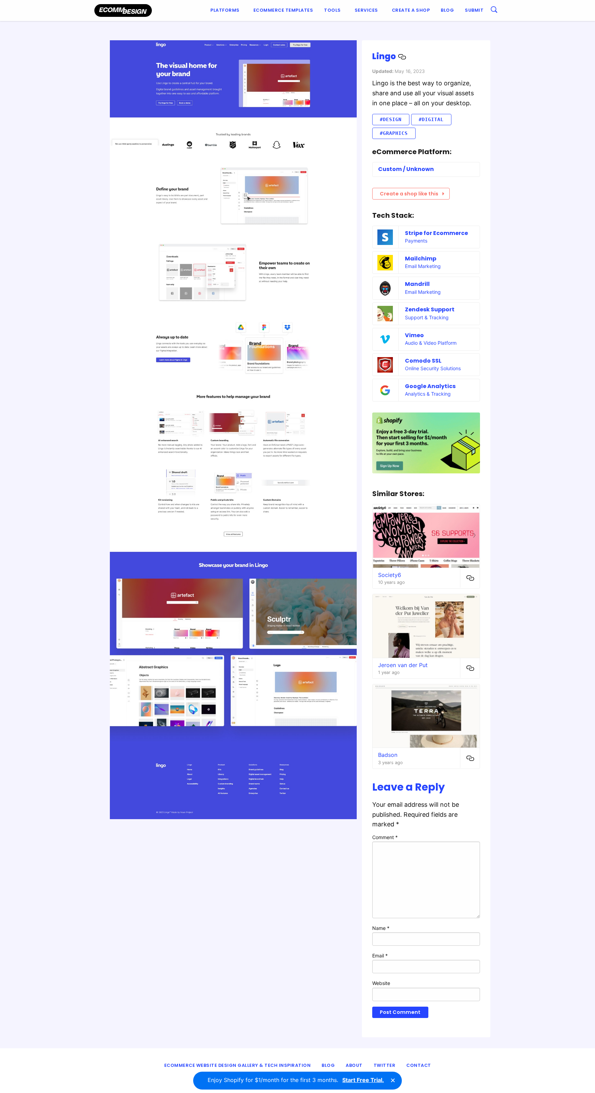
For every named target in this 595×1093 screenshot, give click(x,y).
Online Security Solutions (433, 368)
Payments (416, 241)
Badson (387, 754)
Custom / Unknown (406, 169)
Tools (332, 10)
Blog (447, 10)
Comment (385, 837)
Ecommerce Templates (283, 10)
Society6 (389, 574)
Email (380, 955)
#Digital (431, 119)
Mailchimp (420, 258)
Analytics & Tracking (428, 394)
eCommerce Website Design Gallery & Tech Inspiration (237, 1065)
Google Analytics (430, 386)
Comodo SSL (423, 361)
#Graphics (394, 133)
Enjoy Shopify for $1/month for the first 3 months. (296, 1079)
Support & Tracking (427, 317)
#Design (390, 119)
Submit (474, 10)
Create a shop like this (409, 193)
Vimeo (414, 335)
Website (381, 983)
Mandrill (417, 284)
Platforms (225, 10)
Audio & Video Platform (431, 343)
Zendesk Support (430, 309)
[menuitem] (226, 10)
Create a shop (411, 10)
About (354, 1065)
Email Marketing (423, 266)
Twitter (385, 1065)
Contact (418, 1065)
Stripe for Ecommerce (436, 233)
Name (380, 928)
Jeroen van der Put (403, 665)
